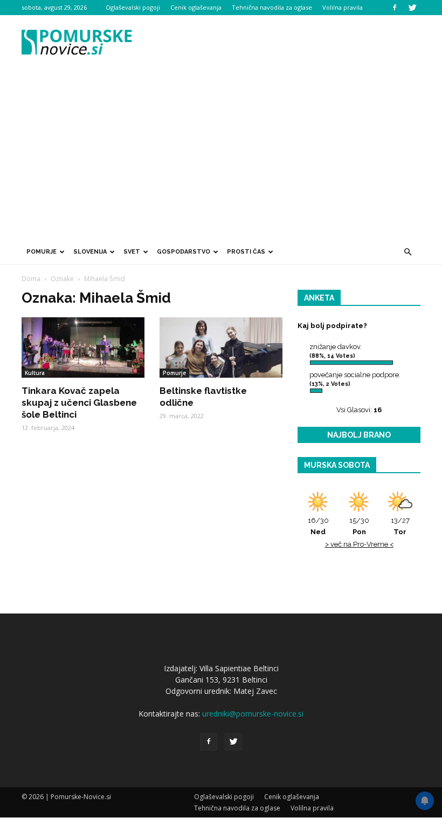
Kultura (35, 373)
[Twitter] (412, 7)
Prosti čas (246, 251)
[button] (407, 252)
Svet (131, 251)
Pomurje (41, 251)
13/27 (400, 526)
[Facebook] (394, 7)
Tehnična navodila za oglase (272, 7)
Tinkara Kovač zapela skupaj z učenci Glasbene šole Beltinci (79, 402)
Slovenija (90, 251)
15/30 (359, 526)
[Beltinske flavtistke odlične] (221, 347)
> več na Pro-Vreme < (359, 544)
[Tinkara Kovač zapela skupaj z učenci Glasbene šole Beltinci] (83, 347)
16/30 (318, 526)
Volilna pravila (342, 7)
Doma (31, 278)
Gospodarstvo (183, 251)
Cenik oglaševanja (196, 7)
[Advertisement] (221, 158)
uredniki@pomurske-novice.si (252, 713)
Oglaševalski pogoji (133, 7)
